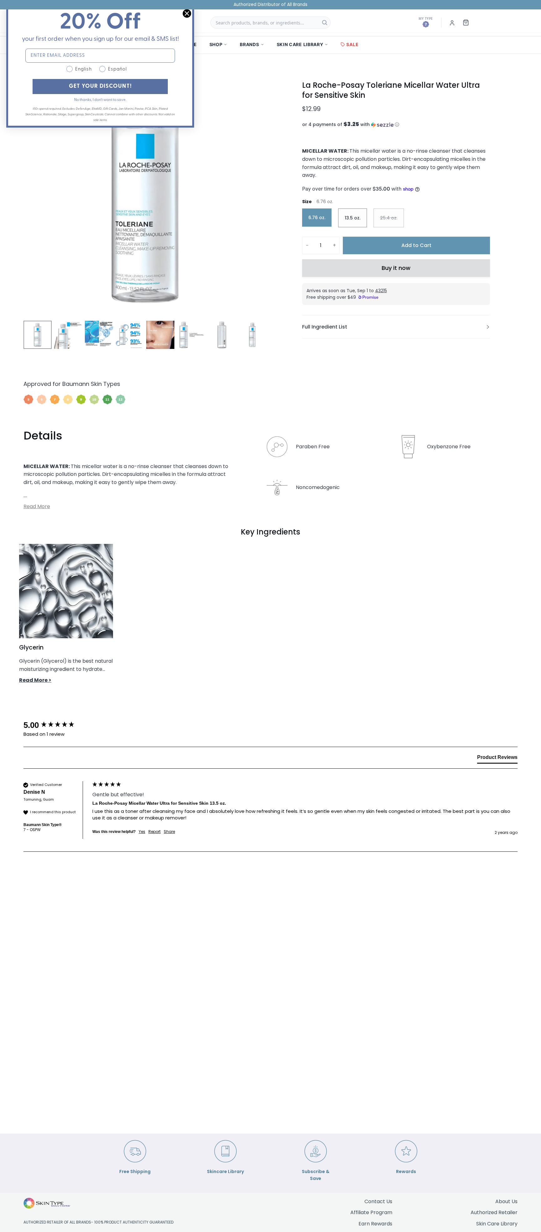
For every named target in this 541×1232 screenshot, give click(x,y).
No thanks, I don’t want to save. (100, 100)
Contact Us (378, 1201)
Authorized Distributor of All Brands (270, 5)
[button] (396, 124)
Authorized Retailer (494, 1212)
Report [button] (154, 831)
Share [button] (169, 831)
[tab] (497, 758)
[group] (56, 725)
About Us (506, 1201)
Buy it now (396, 268)
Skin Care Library (497, 1223)
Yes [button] (142, 831)
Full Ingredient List (324, 326)
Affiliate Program (371, 1212)
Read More (36, 506)
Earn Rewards (375, 1223)
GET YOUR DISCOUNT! (100, 86)
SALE (352, 44)
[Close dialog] (187, 13)
